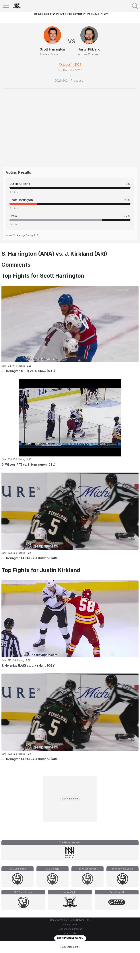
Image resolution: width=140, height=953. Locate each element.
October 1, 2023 (70, 64)
